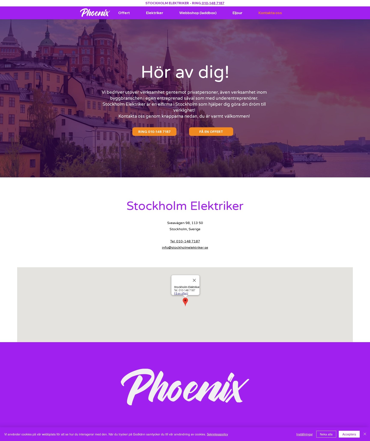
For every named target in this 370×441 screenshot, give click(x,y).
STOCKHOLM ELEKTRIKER (167, 3)
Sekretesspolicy (217, 434)
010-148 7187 (212, 3)
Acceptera (349, 434)
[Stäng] (364, 434)
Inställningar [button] (304, 434)
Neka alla (326, 434)
